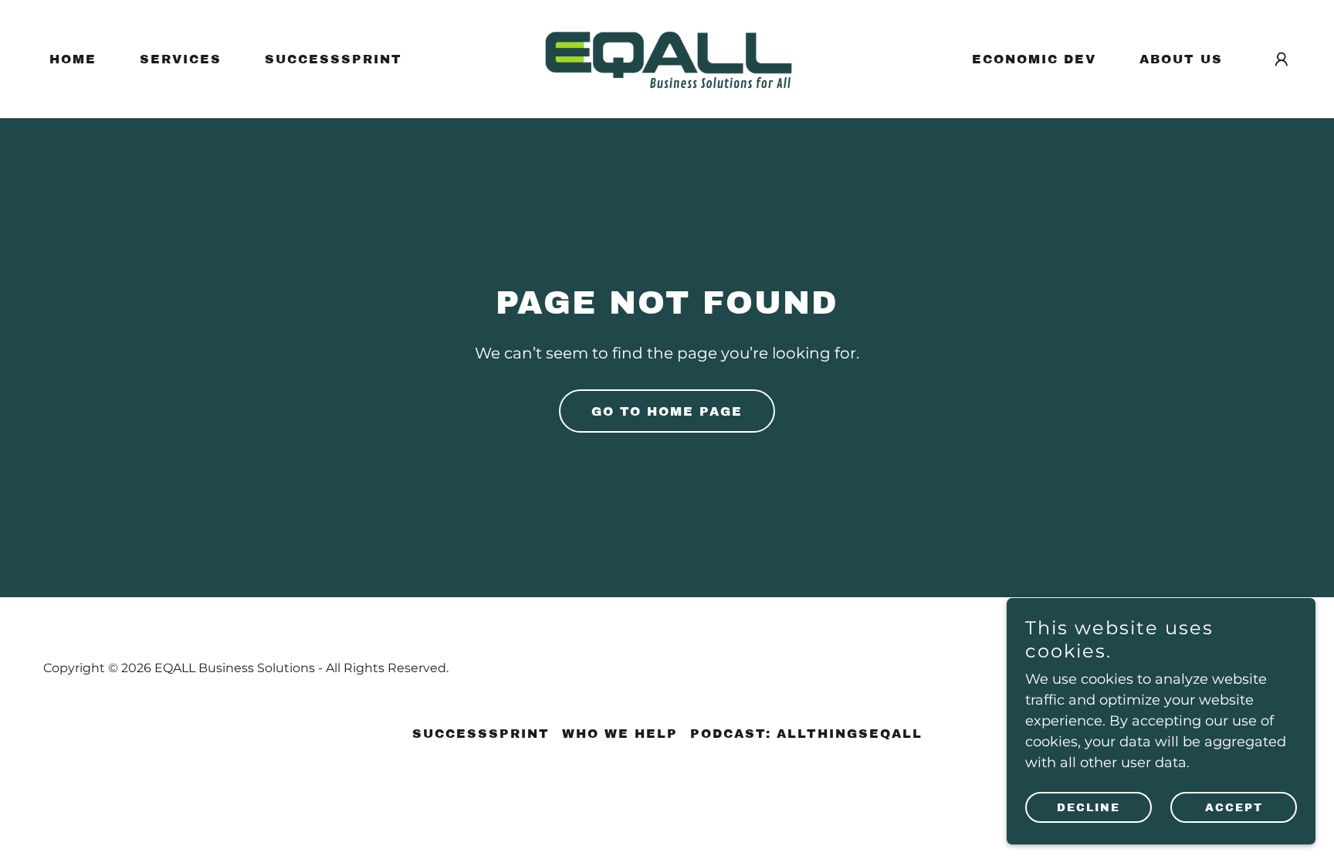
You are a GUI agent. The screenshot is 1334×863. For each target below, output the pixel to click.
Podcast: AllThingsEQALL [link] (806, 733)
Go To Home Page (667, 411)
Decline (1088, 808)
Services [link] (181, 59)
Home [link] (72, 59)
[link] (667, 57)
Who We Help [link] (620, 733)
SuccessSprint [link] (333, 59)
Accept (1234, 808)
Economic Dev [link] (1034, 59)
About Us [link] (1181, 59)
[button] (1281, 59)
